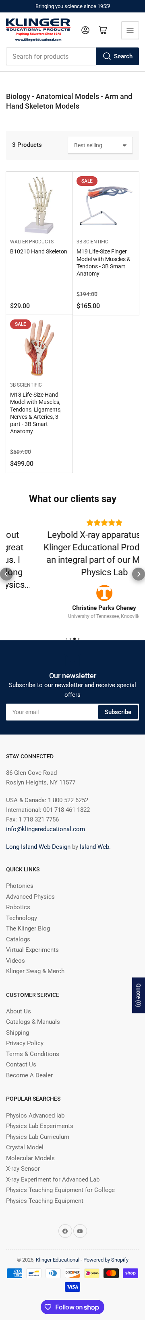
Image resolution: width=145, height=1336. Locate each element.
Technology (21, 908)
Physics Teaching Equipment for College (60, 1180)
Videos (15, 951)
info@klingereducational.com (45, 819)
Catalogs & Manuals (33, 1012)
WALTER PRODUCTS (32, 242)
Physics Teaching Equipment (44, 1191)
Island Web (94, 837)
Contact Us (21, 1055)
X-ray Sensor (23, 1159)
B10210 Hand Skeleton (38, 251)
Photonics (19, 876)
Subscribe (118, 702)
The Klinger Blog (28, 919)
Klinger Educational (58, 1250)
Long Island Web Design (38, 837)
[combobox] (72, 56)
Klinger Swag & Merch (35, 961)
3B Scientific (92, 242)
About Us (18, 1002)
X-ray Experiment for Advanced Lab (52, 1169)
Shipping (17, 1023)
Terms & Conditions (32, 1044)
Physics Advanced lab (35, 1106)
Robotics (18, 898)
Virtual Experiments (32, 940)
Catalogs (18, 929)
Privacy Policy (25, 1034)
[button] (6, 569)
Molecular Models (30, 1148)
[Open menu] (130, 30)
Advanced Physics (30, 887)
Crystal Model (25, 1138)
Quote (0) (138, 995)
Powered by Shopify (105, 1250)
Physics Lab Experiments (39, 1116)
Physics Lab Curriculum (37, 1127)
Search (123, 56)
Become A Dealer (29, 1066)
